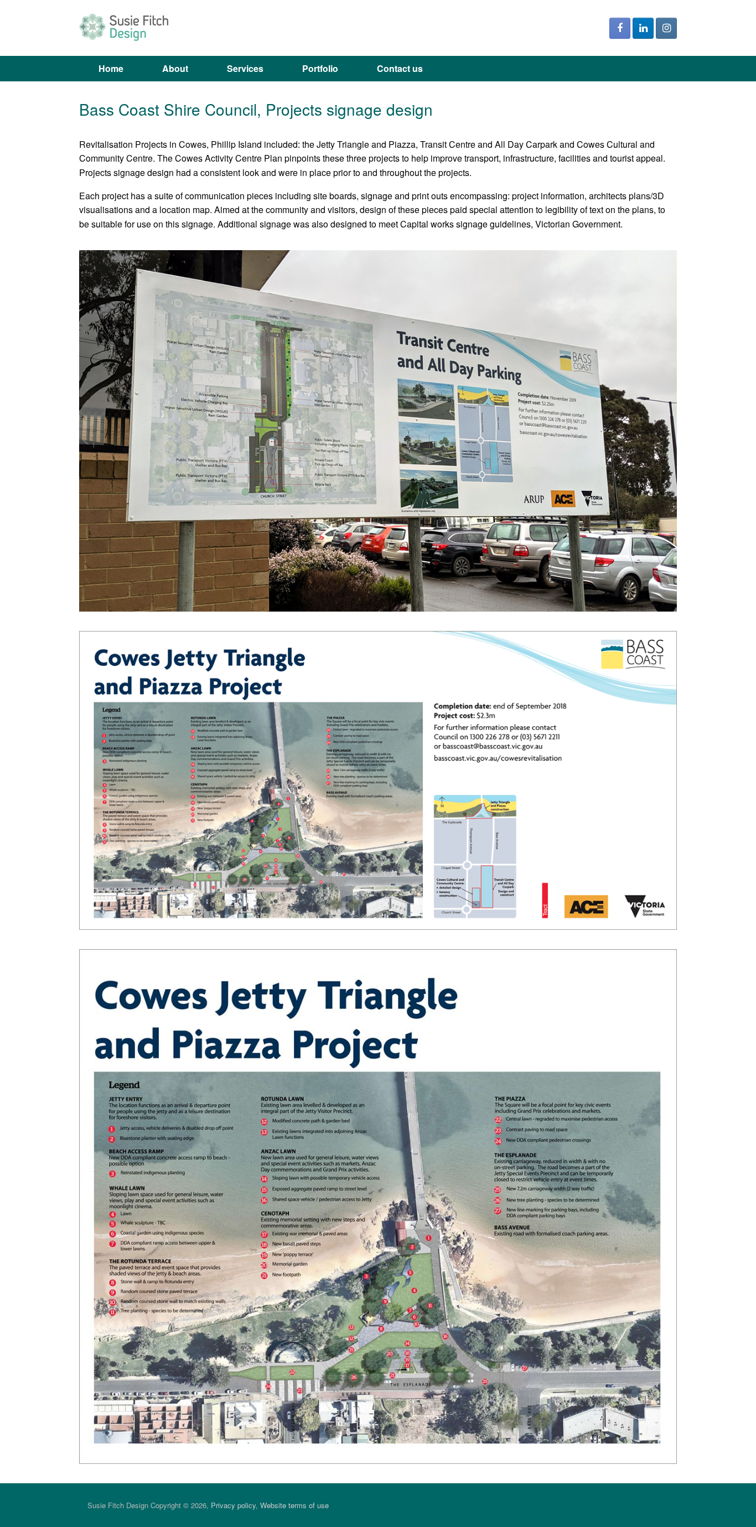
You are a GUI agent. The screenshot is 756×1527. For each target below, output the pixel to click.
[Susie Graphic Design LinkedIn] (643, 28)
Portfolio (320, 68)
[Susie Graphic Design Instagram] (666, 28)
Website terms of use (294, 1505)
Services (245, 68)
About (175, 68)
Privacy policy (233, 1505)
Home (111, 68)
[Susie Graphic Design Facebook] (619, 28)
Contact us (400, 68)
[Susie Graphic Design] (126, 28)
